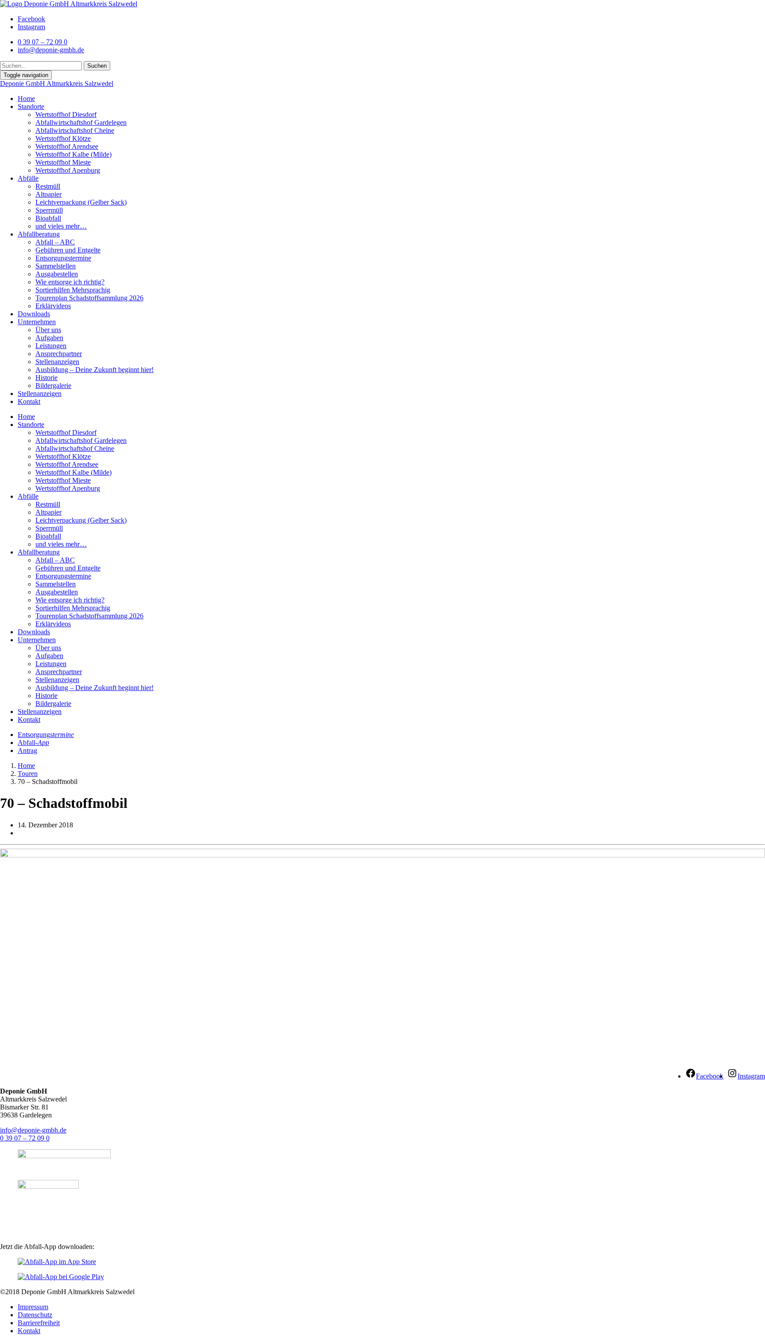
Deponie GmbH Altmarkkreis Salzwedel (56, 83)
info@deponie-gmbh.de (33, 1130)
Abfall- (33, 742)
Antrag (27, 750)
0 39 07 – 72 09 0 (25, 1138)
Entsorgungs (46, 734)
